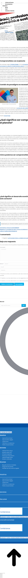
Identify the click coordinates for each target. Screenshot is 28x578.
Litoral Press (7, 115)
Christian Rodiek (14, 64)
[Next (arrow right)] (1, 576)
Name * (2, 263)
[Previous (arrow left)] (0, 576)
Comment (2, 247)
